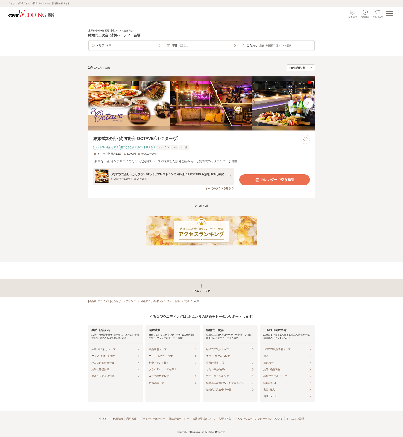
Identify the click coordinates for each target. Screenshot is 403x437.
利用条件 (131, 418)
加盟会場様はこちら (203, 418)
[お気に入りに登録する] (305, 139)
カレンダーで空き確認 (277, 179)
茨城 (186, 301)
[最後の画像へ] (308, 103)
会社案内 (104, 418)
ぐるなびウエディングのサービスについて (259, 418)
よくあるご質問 (295, 418)
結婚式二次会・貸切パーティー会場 (160, 301)
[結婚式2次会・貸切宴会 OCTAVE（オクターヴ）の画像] (201, 103)
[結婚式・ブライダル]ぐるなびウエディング (112, 301)
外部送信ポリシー (179, 418)
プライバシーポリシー (152, 418)
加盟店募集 (225, 418)
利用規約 (118, 418)
